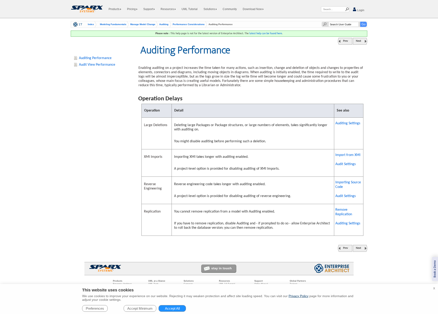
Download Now (253, 9)
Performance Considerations (189, 24)
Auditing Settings (347, 123)
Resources (168, 9)
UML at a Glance (156, 281)
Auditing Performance (95, 58)
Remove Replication (343, 212)
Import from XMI (347, 155)
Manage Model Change (142, 24)
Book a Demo (435, 269)
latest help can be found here (265, 33)
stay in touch (221, 268)
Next (358, 41)
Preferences (95, 308)
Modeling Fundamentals (113, 24)
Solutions (209, 9)
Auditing (163, 24)
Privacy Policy (298, 296)
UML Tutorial (190, 9)
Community (230, 9)
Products (114, 9)
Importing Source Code (348, 185)
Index (91, 24)
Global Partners (298, 281)
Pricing (131, 9)
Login (360, 10)
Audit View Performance (97, 65)
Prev (345, 41)
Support (148, 9)
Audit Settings (345, 164)
